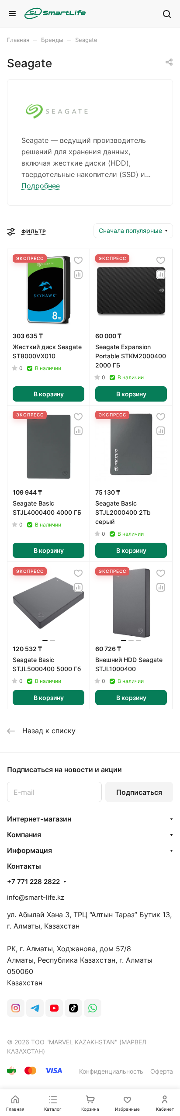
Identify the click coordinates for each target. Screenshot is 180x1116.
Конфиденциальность (111, 1071)
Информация (29, 850)
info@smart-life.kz (35, 897)
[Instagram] (15, 1008)
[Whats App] (92, 1008)
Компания (24, 834)
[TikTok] (73, 1008)
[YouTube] (54, 1008)
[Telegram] (35, 1008)
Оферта (161, 1071)
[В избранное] (78, 260)
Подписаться (139, 792)
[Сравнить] (78, 274)
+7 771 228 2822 (33, 882)
